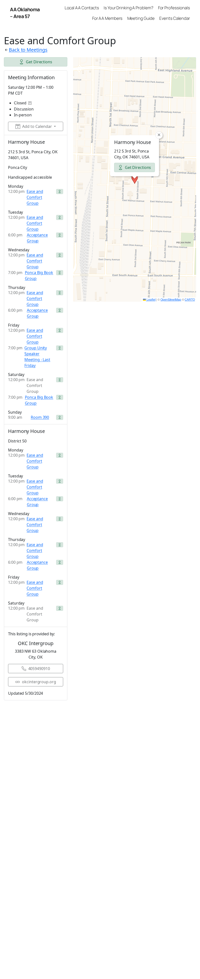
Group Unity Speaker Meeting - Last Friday (37, 356)
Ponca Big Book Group (39, 275)
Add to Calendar (37, 126)
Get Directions (39, 62)
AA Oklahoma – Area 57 (25, 13)
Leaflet (150, 299)
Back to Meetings (28, 49)
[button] (134, 179)
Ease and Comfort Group (35, 197)
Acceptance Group (37, 237)
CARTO (190, 299)
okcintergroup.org (39, 681)
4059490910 (39, 668)
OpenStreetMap (170, 299)
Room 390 (40, 417)
